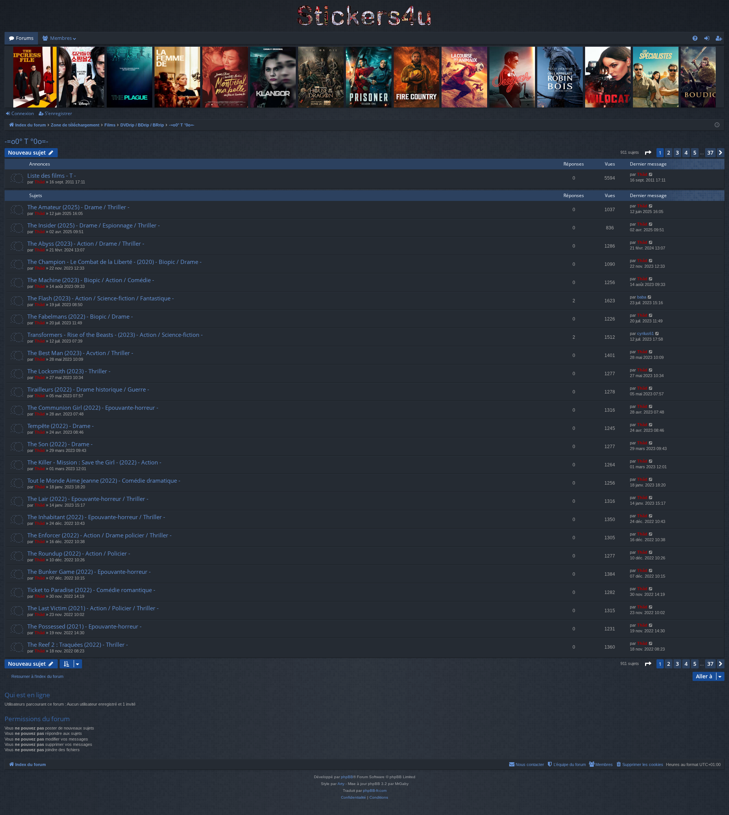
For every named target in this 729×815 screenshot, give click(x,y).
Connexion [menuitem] (708, 39)
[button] (647, 152)
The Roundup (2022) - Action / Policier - (78, 553)
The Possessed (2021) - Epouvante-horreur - (84, 626)
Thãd (40, 182)
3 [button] (677, 152)
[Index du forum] (364, 16)
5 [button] (694, 152)
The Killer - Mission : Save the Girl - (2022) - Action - (94, 462)
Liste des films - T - (51, 175)
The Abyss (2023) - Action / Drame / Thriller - (85, 243)
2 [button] (668, 152)
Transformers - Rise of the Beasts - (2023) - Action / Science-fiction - (115, 334)
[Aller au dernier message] (651, 174)
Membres (61, 38)
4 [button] (686, 152)
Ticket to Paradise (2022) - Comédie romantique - (91, 590)
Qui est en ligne (27, 694)
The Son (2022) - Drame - (60, 444)
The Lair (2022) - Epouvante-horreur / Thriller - (87, 498)
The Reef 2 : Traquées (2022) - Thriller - (77, 644)
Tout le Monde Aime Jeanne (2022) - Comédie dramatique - (103, 480)
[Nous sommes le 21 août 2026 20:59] (717, 125)
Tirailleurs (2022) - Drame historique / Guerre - (88, 389)
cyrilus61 (645, 333)
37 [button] (710, 152)
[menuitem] (695, 38)
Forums (24, 38)
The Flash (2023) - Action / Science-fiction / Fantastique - (100, 298)
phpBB (347, 777)
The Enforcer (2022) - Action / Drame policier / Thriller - (99, 535)
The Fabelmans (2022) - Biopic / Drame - (80, 316)
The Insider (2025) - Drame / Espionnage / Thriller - (93, 225)
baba (641, 297)
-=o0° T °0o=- (26, 141)
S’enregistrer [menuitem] (720, 39)
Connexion (22, 113)
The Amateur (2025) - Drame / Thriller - (78, 207)
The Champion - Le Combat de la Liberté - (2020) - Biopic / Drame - (114, 261)
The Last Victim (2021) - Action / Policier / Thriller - (93, 608)
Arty (341, 784)
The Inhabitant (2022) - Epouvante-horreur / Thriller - (96, 517)
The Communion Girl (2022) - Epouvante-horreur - (92, 407)
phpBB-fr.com (375, 790)
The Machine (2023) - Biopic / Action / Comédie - (90, 280)
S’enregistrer (58, 113)
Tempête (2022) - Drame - (60, 426)
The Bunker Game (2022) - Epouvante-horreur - (89, 571)
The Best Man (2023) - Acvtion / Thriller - (80, 353)
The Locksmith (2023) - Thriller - (68, 371)
